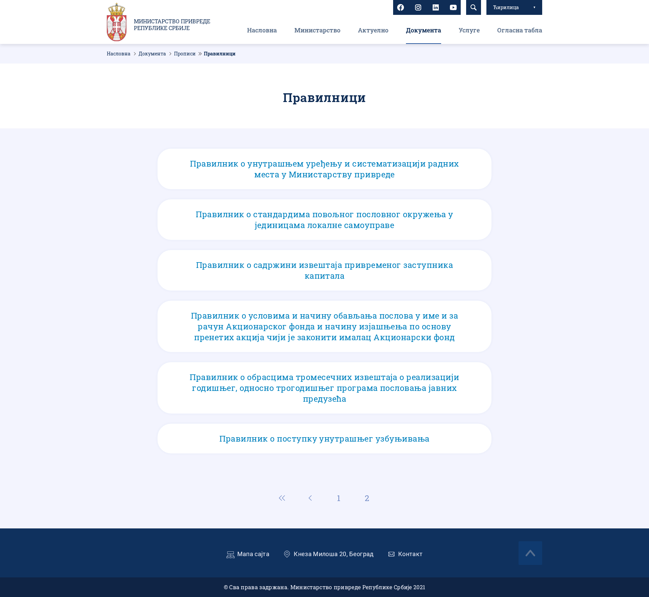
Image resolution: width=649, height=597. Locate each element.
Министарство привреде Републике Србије (172, 24)
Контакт (410, 553)
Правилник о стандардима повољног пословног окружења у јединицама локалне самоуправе (324, 219)
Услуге (469, 30)
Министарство (317, 30)
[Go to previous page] (310, 498)
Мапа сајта (253, 553)
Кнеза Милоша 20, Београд (334, 553)
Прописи (185, 54)
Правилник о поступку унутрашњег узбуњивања (324, 438)
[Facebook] (400, 7)
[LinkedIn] (435, 7)
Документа (423, 30)
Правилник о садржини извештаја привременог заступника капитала (324, 270)
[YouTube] (453, 7)
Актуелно (373, 30)
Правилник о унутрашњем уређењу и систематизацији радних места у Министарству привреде (324, 169)
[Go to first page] (282, 498)
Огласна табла (519, 30)
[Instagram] (418, 7)
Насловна (262, 30)
